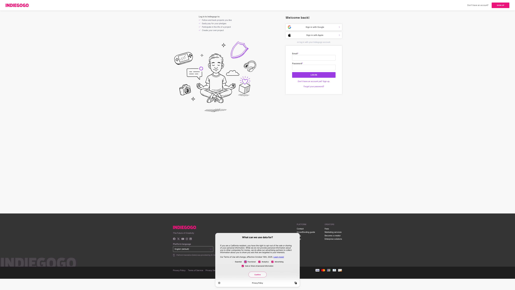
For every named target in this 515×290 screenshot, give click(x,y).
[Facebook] (174, 239)
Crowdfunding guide (306, 232)
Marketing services (333, 232)
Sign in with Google (315, 27)
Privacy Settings (213, 270)
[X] (178, 239)
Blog (299, 235)
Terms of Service (195, 270)
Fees (327, 229)
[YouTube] (182, 239)
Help (299, 239)
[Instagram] (187, 239)
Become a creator (333, 235)
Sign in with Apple (314, 35)
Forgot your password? (314, 86)
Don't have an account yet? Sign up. (314, 81)
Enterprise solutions (333, 239)
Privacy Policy (179, 270)
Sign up (500, 5)
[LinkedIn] (191, 239)
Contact (300, 229)
